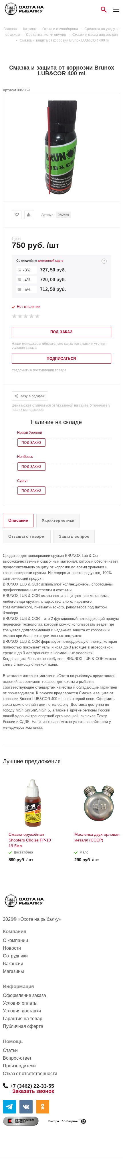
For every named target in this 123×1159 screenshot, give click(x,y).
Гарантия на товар (22, 1018)
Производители (19, 1065)
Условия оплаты (20, 1003)
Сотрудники (15, 955)
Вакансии (13, 963)
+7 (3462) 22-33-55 (32, 1086)
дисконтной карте (50, 260)
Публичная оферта (23, 1026)
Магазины (13, 971)
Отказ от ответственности (30, 1073)
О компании (15, 940)
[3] (26, 316)
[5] (37, 316)
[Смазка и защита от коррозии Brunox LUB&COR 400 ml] (61, 196)
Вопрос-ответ (17, 1058)
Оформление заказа (24, 995)
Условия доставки (22, 1010)
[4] (32, 316)
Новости (12, 948)
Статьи (10, 1050)
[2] (20, 316)
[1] (14, 316)
